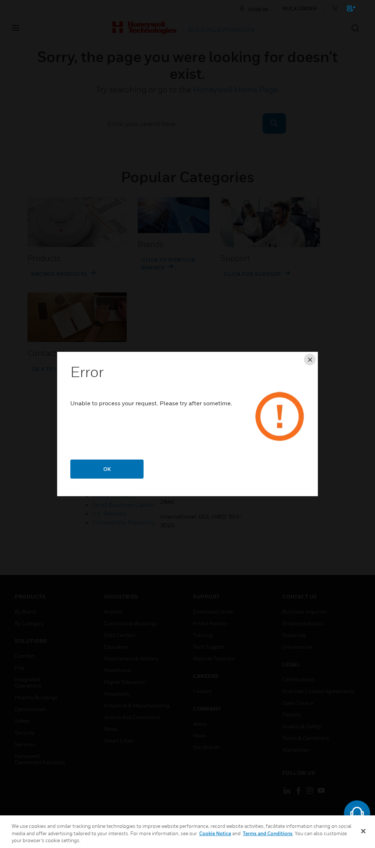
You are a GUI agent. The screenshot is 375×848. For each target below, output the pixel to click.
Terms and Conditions (268, 833)
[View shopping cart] (347, 10)
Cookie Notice (215, 833)
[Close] (363, 831)
